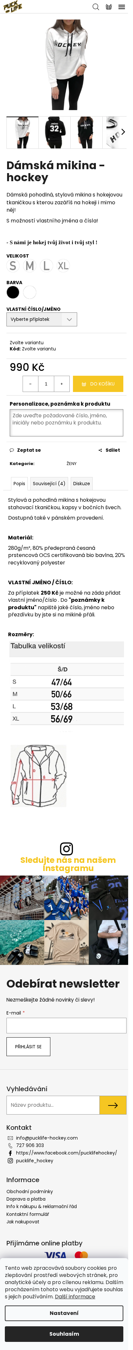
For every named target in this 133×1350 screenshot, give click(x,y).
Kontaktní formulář (27, 1214)
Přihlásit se (28, 1046)
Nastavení (64, 1313)
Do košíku (102, 384)
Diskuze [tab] (81, 483)
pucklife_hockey (34, 1160)
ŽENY (71, 464)
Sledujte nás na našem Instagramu (68, 864)
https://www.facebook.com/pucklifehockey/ (66, 1153)
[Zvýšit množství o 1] (61, 384)
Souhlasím (64, 1334)
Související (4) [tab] (49, 483)
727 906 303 (30, 1145)
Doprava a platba (26, 1199)
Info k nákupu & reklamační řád (41, 1206)
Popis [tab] (19, 483)
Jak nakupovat (22, 1221)
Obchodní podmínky (29, 1191)
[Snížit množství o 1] (30, 384)
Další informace (75, 1296)
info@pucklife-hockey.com (47, 1138)
